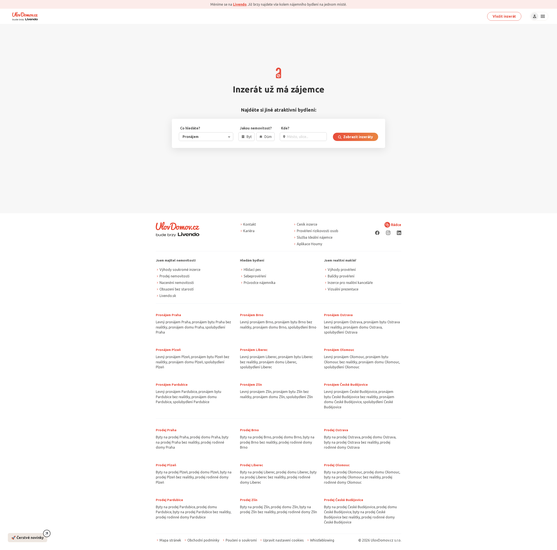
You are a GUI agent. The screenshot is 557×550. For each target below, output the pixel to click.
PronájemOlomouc (339, 350)
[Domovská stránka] (25, 16)
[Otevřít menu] (542, 16)
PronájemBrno (251, 315)
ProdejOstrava (336, 430)
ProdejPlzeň (166, 465)
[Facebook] (377, 232)
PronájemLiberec (254, 350)
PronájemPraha (168, 315)
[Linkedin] (399, 232)
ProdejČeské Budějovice (343, 500)
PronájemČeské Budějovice (346, 384)
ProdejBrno (249, 430)
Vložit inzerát (504, 16)
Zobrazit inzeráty (357, 137)
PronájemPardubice (172, 384)
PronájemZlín (251, 384)
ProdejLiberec (251, 465)
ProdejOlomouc (337, 465)
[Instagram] (388, 232)
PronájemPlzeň (168, 350)
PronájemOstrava (338, 315)
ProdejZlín (248, 500)
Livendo (240, 4)
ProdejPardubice (169, 500)
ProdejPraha (166, 430)
